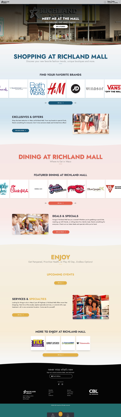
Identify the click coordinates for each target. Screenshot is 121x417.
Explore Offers (19, 130)
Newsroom (51, 392)
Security (69, 395)
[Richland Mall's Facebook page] (59, 384)
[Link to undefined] (18, 89)
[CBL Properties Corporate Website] (89, 392)
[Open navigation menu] (60, 414)
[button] (113, 2)
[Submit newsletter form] (70, 376)
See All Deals (60, 232)
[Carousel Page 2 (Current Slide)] (62, 36)
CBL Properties (57, 405)
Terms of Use (70, 393)
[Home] (45, 2)
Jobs (49, 393)
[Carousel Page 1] (58, 36)
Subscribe (51, 390)
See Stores (60, 26)
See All (60, 103)
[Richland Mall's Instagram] (62, 384)
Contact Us (51, 395)
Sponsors (69, 390)
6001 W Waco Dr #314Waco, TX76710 (28, 396)
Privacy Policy (70, 392)
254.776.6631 (26, 399)
